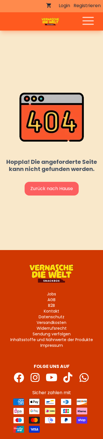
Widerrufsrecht (52, 328)
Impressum (51, 345)
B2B (51, 305)
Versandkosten (51, 322)
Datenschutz (51, 317)
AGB (51, 300)
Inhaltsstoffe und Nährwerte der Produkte (51, 340)
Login (64, 5)
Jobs (51, 294)
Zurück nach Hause (51, 188)
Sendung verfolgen (52, 334)
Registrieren (87, 5)
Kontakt (51, 311)
